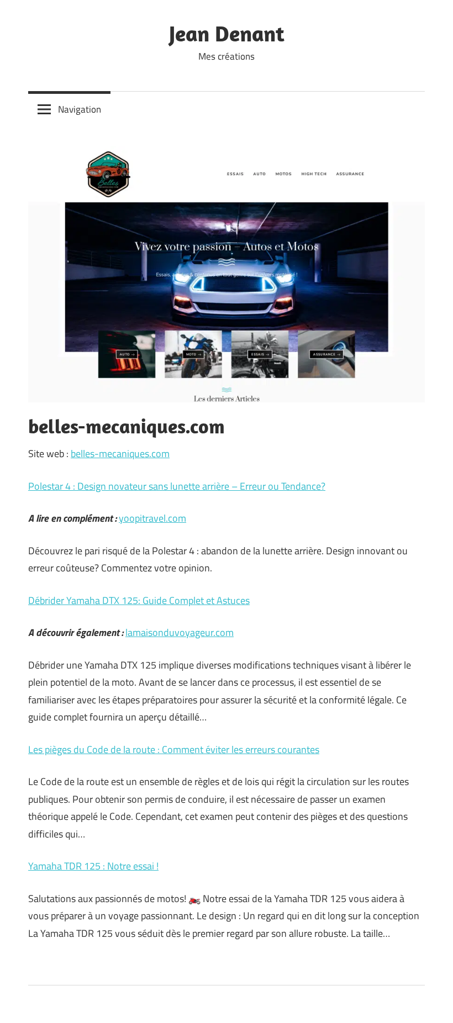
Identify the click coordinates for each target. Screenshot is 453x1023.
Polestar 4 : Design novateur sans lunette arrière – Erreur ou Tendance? (176, 486)
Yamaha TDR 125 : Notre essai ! (93, 865)
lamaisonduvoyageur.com (179, 632)
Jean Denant (227, 33)
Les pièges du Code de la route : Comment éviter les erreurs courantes (173, 749)
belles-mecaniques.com (120, 453)
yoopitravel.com (152, 518)
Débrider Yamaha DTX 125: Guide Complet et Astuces (139, 600)
